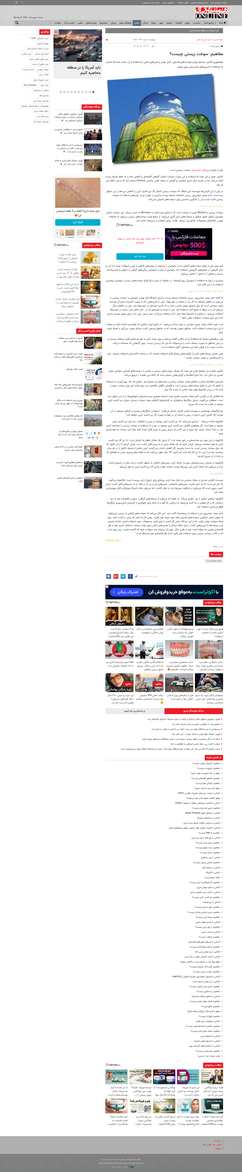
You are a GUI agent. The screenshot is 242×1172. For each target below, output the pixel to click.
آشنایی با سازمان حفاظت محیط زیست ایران (201, 823)
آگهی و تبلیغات (182, 2)
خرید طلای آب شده (40, 64)
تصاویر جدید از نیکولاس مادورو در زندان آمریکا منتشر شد (196, 724)
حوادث (58, 23)
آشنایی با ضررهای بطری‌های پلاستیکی (204, 942)
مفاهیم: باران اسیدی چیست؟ (207, 907)
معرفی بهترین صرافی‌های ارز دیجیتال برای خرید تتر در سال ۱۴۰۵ (70, 434)
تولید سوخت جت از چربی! (209, 1056)
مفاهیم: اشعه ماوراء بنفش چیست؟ (205, 1001)
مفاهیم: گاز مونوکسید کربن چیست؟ (204, 882)
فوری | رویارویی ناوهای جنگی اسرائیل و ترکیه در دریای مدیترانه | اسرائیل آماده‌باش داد (184, 719)
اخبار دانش (207, 39)
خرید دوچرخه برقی (41, 80)
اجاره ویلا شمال (42, 54)
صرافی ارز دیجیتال (41, 90)
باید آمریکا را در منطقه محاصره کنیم (83, 70)
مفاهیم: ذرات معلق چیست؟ (208, 847)
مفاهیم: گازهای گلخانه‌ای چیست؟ (205, 778)
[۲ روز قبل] (93, 374)
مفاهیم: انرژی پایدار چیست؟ (208, 843)
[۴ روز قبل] (93, 436)
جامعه (169, 23)
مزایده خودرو (43, 69)
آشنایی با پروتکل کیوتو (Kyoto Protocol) (202, 813)
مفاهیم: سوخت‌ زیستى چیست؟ (196, 54)
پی (217, 30)
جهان (187, 23)
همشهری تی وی (168, 2)
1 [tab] (93, 92)
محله (153, 23)
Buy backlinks (30, 85)
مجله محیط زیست (213, 560)
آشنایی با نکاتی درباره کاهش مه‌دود (205, 892)
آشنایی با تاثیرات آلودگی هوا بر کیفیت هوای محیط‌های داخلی (194, 828)
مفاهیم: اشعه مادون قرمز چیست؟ (205, 1031)
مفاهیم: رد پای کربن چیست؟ (207, 927)
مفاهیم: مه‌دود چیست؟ (210, 852)
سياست (196, 23)
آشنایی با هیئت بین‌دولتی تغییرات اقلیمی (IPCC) (199, 793)
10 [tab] (61, 92)
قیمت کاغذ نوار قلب (74, 369)
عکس (80, 23)
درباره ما (217, 1141)
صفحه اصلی (218, 39)
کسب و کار (69, 23)
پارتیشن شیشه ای (41, 101)
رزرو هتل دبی (43, 116)
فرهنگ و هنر (125, 23)
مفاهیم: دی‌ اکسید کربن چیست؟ (206, 897)
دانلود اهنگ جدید (41, 111)
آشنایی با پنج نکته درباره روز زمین (205, 838)
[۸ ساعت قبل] (93, 165)
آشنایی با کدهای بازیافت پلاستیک (205, 996)
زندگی (145, 23)
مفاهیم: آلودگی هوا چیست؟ (208, 783)
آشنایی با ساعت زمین (211, 932)
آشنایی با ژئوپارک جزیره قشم (208, 1021)
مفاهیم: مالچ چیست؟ (210, 1006)
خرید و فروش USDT (40, 38)
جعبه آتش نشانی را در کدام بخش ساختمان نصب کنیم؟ (68, 448)
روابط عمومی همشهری (151, 2)
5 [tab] (78, 92)
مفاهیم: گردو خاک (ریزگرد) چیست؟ (205, 966)
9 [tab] (64, 92)
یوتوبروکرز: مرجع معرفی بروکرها (35, 106)
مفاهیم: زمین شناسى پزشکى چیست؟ (204, 912)
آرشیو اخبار (208, 23)
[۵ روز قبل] (93, 467)
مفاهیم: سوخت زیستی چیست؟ (206, 971)
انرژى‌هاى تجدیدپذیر (201, 170)
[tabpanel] (78, 54)
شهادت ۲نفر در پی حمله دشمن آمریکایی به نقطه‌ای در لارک (195, 744)
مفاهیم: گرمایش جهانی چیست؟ (206, 763)
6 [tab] (75, 92)
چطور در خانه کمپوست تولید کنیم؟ (205, 773)
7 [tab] (71, 92)
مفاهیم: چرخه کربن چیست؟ (208, 917)
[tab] (193, 711)
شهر (161, 23)
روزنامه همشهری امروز (219, 2)
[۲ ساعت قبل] (93, 343)
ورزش (113, 23)
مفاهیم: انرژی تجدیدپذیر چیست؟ (206, 808)
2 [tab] (89, 92)
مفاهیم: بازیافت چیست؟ (209, 937)
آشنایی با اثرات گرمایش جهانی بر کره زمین (202, 956)
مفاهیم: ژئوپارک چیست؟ (209, 1016)
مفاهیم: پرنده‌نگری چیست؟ (208, 991)
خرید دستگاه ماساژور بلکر (38, 48)
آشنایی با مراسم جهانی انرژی (208, 922)
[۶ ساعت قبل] (93, 150)
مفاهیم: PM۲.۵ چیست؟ (209, 833)
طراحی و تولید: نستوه (120, 1167)
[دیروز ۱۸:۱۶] (93, 134)
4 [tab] (82, 92)
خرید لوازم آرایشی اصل (39, 59)
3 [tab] (86, 92)
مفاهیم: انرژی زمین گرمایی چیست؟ (204, 986)
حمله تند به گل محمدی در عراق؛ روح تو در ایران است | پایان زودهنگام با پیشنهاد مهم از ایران (181, 739)
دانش (136, 23)
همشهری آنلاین (210, 13)
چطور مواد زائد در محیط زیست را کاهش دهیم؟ (200, 962)
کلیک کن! (78, 222)
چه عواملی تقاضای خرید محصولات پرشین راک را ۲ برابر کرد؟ (68, 417)
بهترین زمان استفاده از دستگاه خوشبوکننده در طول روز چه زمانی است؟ (69, 403)
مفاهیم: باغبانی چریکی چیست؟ (206, 862)
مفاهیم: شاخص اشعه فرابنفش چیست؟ (203, 1026)
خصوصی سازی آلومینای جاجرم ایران (70, 479)
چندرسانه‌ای (91, 23)
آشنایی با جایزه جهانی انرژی (208, 887)
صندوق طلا (44, 95)
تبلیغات (218, 1148)
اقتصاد (178, 23)
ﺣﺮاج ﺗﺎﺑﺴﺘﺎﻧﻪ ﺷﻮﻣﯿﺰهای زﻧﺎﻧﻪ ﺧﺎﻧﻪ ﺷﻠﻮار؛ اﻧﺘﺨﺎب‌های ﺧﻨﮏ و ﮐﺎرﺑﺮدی (68, 386)
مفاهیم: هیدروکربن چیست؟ (207, 1051)
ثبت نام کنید (140, 256)
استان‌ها (103, 23)
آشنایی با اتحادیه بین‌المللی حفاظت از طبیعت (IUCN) (197, 803)
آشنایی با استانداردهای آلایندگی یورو (204, 1046)
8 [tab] (67, 92)
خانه (221, 23)
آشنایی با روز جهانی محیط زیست (206, 981)
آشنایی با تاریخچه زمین (210, 1036)
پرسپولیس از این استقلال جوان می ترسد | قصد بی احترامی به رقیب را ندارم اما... (185, 729)
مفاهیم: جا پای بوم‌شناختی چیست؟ (205, 947)
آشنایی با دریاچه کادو (211, 867)
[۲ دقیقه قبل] (78, 45)
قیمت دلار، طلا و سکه (212, 1144)
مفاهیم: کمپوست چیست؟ (208, 768)
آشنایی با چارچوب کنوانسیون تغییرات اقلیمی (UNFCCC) (196, 976)
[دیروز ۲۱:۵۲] (93, 119)
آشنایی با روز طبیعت (211, 902)
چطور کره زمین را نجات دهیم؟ (207, 788)
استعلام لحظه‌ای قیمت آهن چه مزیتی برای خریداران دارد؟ (69, 464)
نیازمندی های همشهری (199, 2)
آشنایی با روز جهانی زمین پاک (207, 952)
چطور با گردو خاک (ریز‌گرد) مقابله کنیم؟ (203, 1011)
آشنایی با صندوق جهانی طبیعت (207, 1041)
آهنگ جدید (44, 74)
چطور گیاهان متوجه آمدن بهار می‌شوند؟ (203, 798)
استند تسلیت (28, 69)
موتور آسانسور (43, 43)
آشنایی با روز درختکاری (210, 857)
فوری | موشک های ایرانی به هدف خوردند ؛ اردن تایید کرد (196, 734)
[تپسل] (117, 225)
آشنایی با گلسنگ (213, 872)
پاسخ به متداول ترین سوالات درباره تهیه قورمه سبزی (70, 340)
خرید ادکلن (26, 54)
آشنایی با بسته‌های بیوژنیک (208, 818)
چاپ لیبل (45, 85)
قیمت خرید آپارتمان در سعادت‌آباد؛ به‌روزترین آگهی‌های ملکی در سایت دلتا (68, 357)
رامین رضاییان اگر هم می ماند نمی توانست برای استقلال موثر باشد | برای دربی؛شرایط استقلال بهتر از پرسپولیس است (170, 749)
